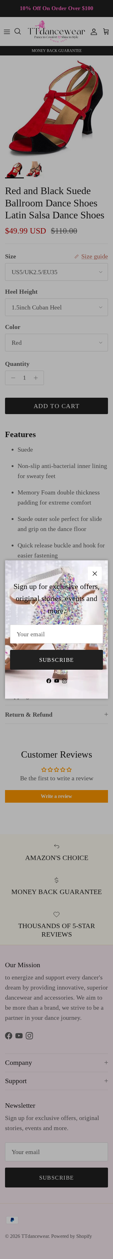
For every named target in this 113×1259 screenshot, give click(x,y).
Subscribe (56, 660)
